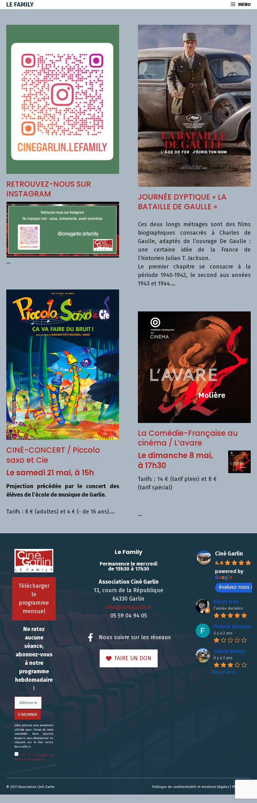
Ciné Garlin (229, 553)
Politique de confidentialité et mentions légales (190, 787)
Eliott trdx (226, 602)
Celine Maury (229, 651)
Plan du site (241, 787)
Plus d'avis (223, 672)
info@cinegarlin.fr (128, 607)
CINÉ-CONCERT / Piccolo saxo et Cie (53, 455)
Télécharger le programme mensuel (34, 598)
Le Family (20, 4)
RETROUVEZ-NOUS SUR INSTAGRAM (48, 189)
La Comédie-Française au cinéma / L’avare (188, 438)
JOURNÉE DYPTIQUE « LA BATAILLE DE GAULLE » (182, 202)
